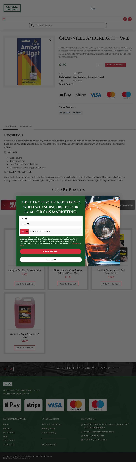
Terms (22, 245)
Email (23, 218)
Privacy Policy (76, 243)
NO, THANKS (51, 259)
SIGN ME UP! (50, 251)
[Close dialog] (116, 198)
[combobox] (24, 231)
